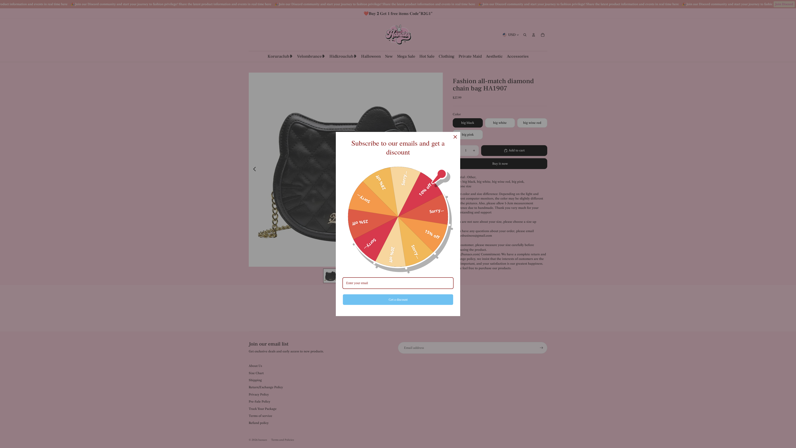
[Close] (455, 137)
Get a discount (398, 299)
